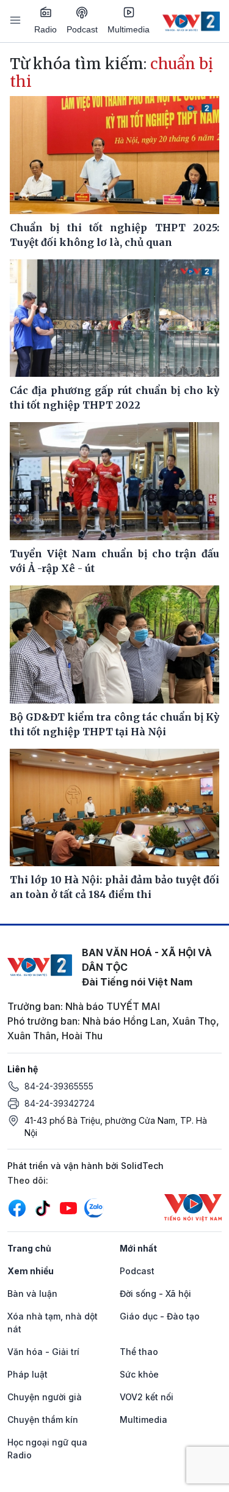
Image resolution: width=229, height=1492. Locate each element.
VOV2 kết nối (146, 1397)
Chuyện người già (44, 1397)
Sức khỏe (139, 1374)
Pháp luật (27, 1374)
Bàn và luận (32, 1293)
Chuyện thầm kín (42, 1419)
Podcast (82, 29)
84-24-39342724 (59, 1103)
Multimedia (128, 29)
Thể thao (139, 1351)
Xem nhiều (30, 1271)
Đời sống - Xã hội (155, 1293)
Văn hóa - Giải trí (43, 1351)
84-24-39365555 (58, 1086)
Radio (45, 29)
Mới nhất (138, 1248)
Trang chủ (29, 1248)
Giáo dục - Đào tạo (160, 1316)
